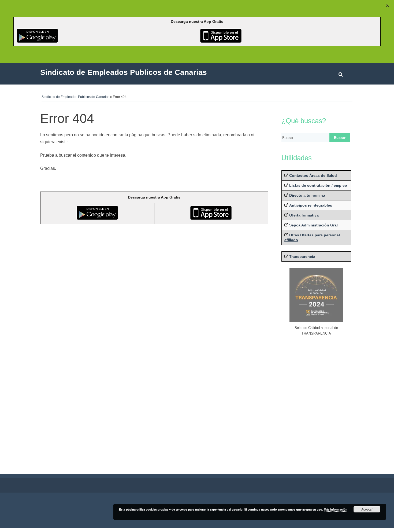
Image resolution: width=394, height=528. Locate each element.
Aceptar (367, 509)
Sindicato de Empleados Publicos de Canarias (75, 97)
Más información (335, 509)
